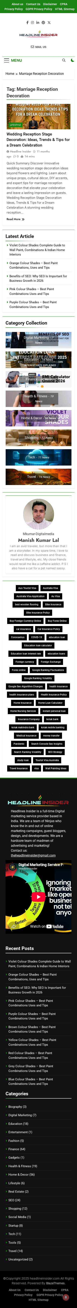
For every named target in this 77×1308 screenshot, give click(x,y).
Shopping (14, 1208)
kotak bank (52, 719)
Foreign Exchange (51, 661)
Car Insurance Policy (49, 629)
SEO (11, 1200)
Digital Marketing (20, 1115)
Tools (12, 1242)
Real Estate (16, 1191)
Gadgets (14, 1157)
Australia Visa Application (30, 596)
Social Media (17, 1217)
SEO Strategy (55, 752)
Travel (12, 1251)
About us (17, 4)
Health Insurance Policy (54, 694)
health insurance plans (21, 694)
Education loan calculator (38, 645)
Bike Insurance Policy (38, 612)
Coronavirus (17, 637)
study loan (23, 760)
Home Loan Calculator (50, 702)
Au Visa (55, 596)
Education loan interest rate (26, 653)
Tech (11, 1234)
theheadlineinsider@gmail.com (33, 855)
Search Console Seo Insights (46, 743)
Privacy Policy (14, 9)
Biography (15, 1107)
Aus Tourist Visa (27, 588)
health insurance (58, 686)
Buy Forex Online (57, 620)
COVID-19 (36, 637)
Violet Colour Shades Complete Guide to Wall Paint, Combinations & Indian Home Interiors (37, 249)
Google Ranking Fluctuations (48, 670)
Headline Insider (20, 151)
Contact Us (33, 4)
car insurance (23, 629)
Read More (14, 219)
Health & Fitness (19, 1166)
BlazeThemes (55, 1283)
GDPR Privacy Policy (39, 9)
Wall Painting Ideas (55, 768)
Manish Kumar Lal (38, 540)
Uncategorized (18, 1259)
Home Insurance (22, 702)
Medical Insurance (26, 735)
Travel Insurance (19, 768)
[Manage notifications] (66, 1297)
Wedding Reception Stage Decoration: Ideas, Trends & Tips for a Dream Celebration (38, 140)
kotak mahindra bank (22, 727)
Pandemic (19, 743)
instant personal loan (54, 711)
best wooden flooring (26, 604)
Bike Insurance (53, 604)
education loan (57, 637)
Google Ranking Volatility (38, 678)
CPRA (63, 4)
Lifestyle (15, 125)
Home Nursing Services (23, 711)
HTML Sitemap (65, 9)
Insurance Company (29, 719)
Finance (13, 1149)
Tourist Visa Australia (47, 760)
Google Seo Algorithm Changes (25, 686)
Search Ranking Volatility (27, 752)
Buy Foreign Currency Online (25, 620)
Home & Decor (18, 1174)
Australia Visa (50, 588)
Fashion (13, 1141)
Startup (13, 1225)
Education (15, 1124)
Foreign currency (25, 661)
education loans (56, 653)
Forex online (18, 670)
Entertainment (18, 1132)
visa (36, 768)
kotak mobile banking (52, 727)
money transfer (51, 735)
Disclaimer (50, 4)
